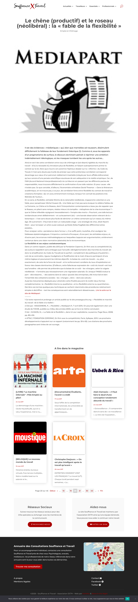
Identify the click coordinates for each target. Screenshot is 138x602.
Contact (95, 578)
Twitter (94, 585)
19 (71, 491)
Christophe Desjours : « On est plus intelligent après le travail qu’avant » (68, 462)
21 (80, 491)
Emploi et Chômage (69, 31)
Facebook (96, 581)
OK (127, 599)
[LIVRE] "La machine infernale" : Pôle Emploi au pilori (29, 395)
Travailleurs (80, 6)
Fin (101, 491)
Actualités (67, 6)
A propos (18, 578)
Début (52, 491)
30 (87, 491)
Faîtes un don (99, 524)
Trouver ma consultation (28, 566)
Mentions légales (22, 581)
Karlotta (86, 594)
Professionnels (108, 6)
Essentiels (93, 6)
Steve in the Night (100, 594)
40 (92, 491)
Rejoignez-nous (41, 524)
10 (63, 491)
